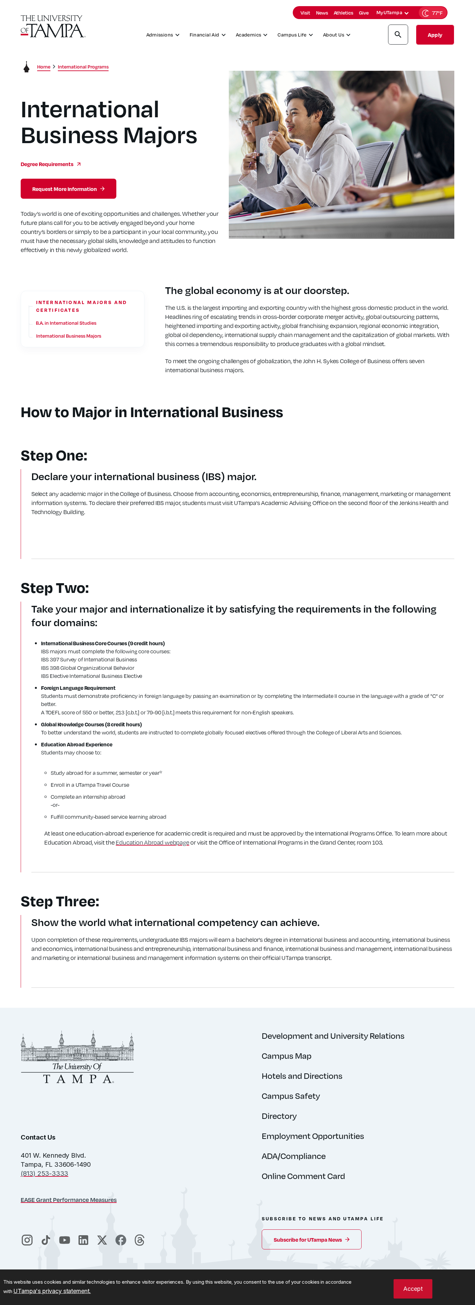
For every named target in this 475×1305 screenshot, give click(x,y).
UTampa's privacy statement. (52, 1291)
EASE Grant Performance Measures (69, 1199)
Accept (413, 1288)
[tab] (406, 13)
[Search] (398, 36)
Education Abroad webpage (152, 842)
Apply (435, 34)
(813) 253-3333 (44, 1173)
